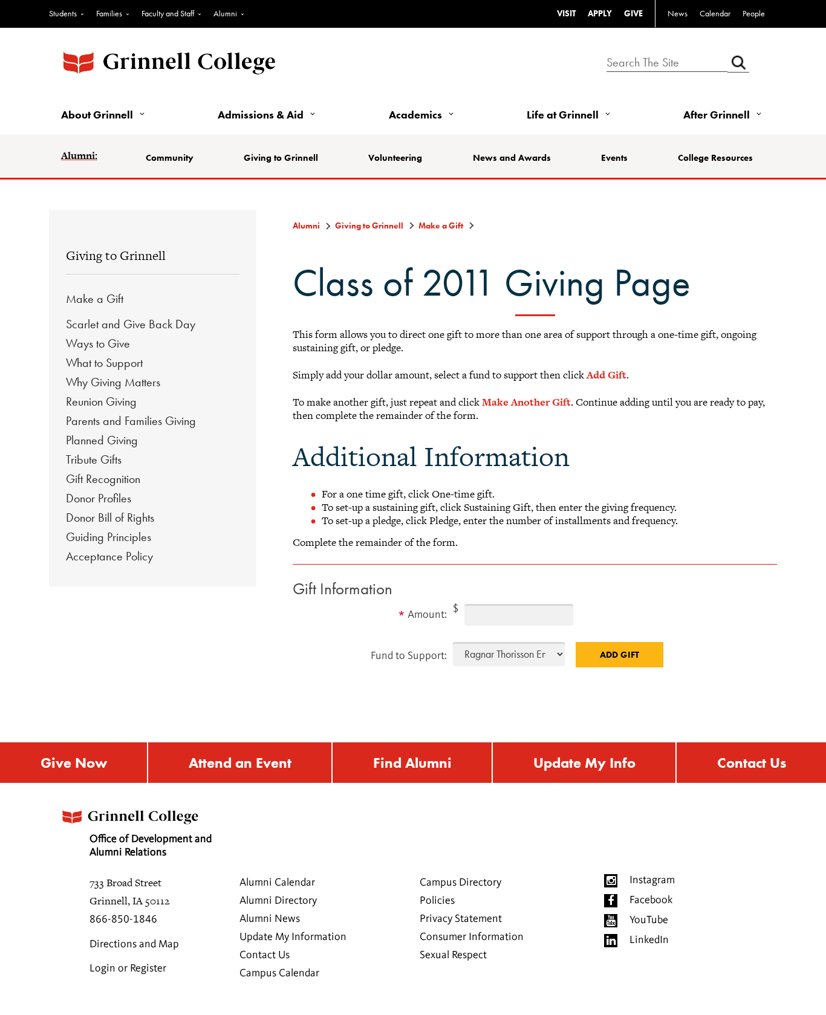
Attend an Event (240, 762)
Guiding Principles (108, 537)
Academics (415, 115)
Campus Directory (460, 882)
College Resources (715, 158)
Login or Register (127, 968)
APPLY (600, 13)
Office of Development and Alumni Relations (150, 846)
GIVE (633, 13)
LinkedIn (649, 940)
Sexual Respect (453, 955)
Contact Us (751, 762)
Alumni (225, 13)
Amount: (427, 614)
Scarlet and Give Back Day (130, 324)
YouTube (648, 920)
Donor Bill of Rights (110, 517)
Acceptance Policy (109, 556)
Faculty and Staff (167, 13)
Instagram (652, 880)
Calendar (715, 13)
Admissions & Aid (261, 115)
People (754, 13)
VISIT (566, 13)
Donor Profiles (98, 498)
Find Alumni (412, 762)
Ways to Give (98, 343)
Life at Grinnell (563, 115)
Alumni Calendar (277, 882)
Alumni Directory (278, 900)
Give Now (74, 762)
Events (614, 158)
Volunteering (395, 158)
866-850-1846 (123, 919)
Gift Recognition (103, 479)
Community (169, 158)
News (678, 13)
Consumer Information (472, 937)
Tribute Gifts (94, 459)
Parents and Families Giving (131, 421)
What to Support (104, 363)
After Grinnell (716, 115)
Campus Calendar (279, 973)
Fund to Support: (409, 655)
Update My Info (584, 762)
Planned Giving (102, 440)
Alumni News (269, 918)
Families (109, 13)
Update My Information (292, 937)
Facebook (650, 900)
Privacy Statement (461, 918)
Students (63, 13)
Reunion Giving (101, 401)
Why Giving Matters (113, 382)
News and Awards (512, 158)
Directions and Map (134, 944)
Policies (437, 900)
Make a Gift (94, 298)
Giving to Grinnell (281, 158)
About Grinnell (97, 115)
